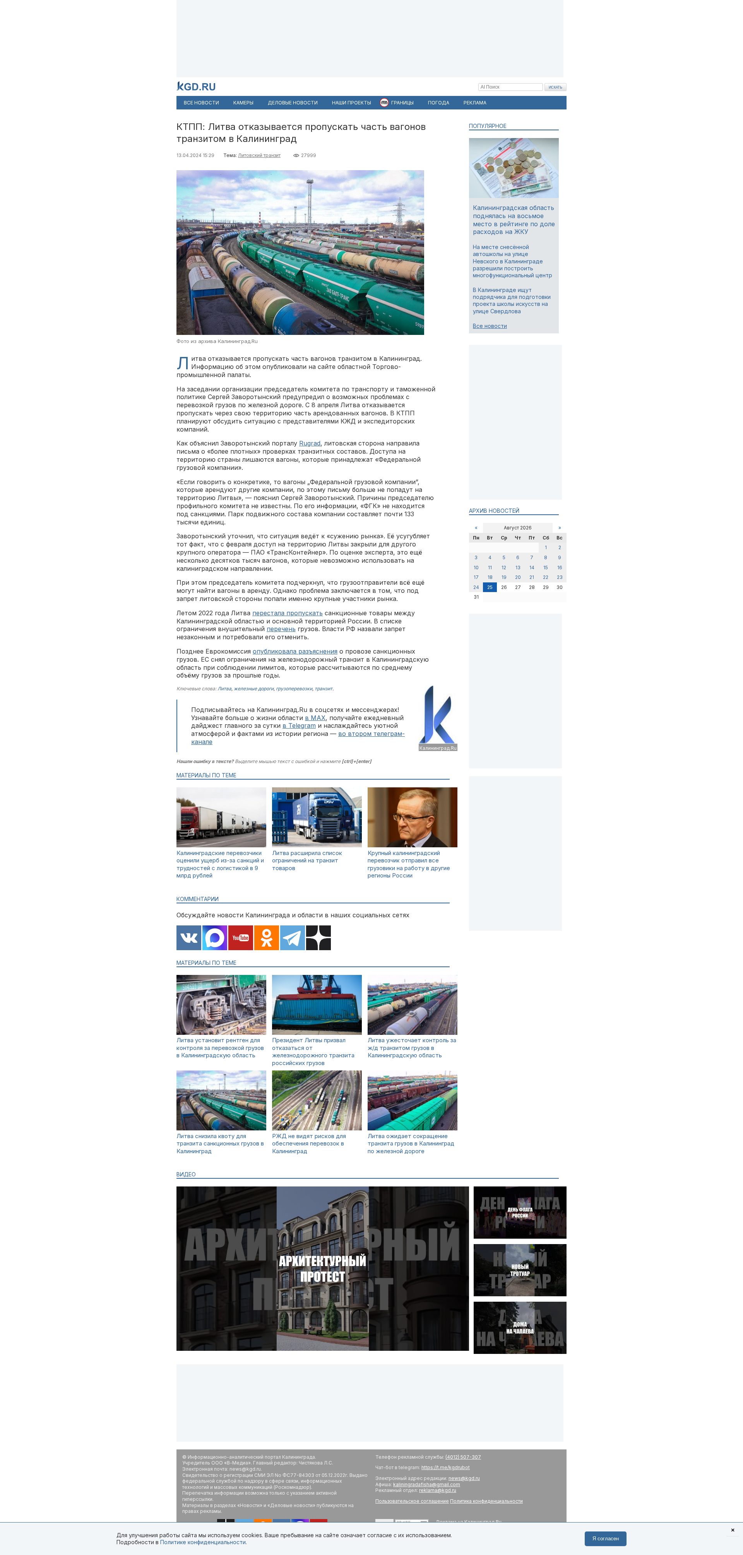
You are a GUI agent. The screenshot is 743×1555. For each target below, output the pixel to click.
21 (531, 577)
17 (476, 577)
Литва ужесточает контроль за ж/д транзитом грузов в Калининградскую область (412, 1047)
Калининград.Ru (438, 748)
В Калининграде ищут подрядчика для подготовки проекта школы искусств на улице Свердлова (512, 300)
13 (517, 567)
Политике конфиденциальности (203, 1542)
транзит (323, 688)
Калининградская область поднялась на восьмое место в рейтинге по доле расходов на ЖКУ (514, 220)
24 (476, 587)
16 (559, 567)
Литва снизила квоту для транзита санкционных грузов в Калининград (220, 1143)
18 (490, 577)
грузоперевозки (294, 688)
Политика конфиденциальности (486, 1501)
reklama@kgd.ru (437, 1490)
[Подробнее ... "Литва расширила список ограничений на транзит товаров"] (317, 845)
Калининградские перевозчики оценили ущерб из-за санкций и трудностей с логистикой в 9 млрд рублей (220, 864)
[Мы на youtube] (240, 938)
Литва (224, 688)
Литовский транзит (259, 155)
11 (490, 567)
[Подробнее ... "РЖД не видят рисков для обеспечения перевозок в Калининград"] (317, 1128)
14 (531, 567)
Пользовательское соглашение (412, 1501)
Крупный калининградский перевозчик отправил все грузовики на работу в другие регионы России (409, 864)
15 (545, 567)
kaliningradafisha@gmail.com (426, 1484)
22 (545, 577)
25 (490, 587)
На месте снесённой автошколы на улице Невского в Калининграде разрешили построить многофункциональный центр (512, 261)
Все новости (490, 326)
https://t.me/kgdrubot (445, 1467)
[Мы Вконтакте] (188, 938)
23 (560, 577)
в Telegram (299, 725)
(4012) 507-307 (463, 1457)
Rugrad (309, 443)
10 (476, 567)
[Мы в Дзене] (318, 938)
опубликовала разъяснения (295, 651)
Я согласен (605, 1538)
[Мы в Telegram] (292, 938)
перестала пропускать (287, 613)
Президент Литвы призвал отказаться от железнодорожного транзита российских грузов (313, 1051)
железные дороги (254, 688)
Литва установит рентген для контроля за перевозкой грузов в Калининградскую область (220, 1047)
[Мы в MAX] (214, 938)
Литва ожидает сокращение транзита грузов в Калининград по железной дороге (411, 1143)
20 (518, 577)
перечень (281, 629)
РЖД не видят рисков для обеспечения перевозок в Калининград (309, 1143)
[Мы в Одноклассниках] (266, 938)
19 (504, 577)
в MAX (315, 718)
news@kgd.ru (464, 1478)
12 (504, 567)
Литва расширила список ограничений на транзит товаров (307, 860)
